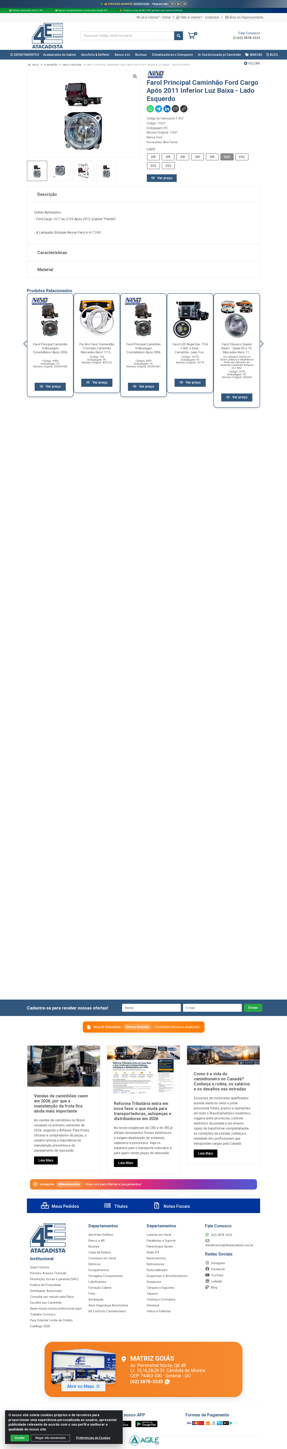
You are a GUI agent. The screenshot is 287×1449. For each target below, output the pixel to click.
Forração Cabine (99, 1288)
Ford (159, 137)
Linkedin (216, 1281)
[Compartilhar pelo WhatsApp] (150, 108)
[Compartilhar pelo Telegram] (158, 108)
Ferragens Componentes (105, 1276)
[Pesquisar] (178, 35)
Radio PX (153, 1252)
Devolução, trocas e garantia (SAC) (54, 1279)
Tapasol (152, 1293)
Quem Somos (39, 1267)
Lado (151, 149)
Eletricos (94, 1264)
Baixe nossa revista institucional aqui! (56, 1308)
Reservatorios (156, 1258)
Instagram (217, 1263)
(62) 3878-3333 (248, 38)
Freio (91, 1293)
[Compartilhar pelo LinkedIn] (167, 108)
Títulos (120, 1206)
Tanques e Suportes (160, 1288)
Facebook (217, 1269)
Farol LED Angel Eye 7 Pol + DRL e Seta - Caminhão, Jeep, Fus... (190, 348)
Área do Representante (246, 17)
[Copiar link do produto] (183, 108)
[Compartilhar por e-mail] (175, 108)
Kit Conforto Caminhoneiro (107, 1311)
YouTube (216, 1275)
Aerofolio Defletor (100, 1235)
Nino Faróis (170, 142)
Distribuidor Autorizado (46, 1291)
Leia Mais (45, 1160)
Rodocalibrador (157, 1270)
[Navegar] (25, 344)
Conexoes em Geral (102, 1258)
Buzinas (93, 1246)
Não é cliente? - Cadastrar (200, 17)
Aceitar (20, 1438)
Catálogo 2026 (40, 1326)
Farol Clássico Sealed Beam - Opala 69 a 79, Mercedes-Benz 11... (237, 348)
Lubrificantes (97, 1282)
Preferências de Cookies (93, 1438)
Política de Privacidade (45, 1285)
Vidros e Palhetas (159, 1311)
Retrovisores (155, 1264)
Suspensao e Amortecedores (167, 1276)
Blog (213, 1287)
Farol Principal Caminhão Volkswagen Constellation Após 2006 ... (50, 350)
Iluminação (96, 1299)
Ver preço (164, 178)
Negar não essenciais (50, 1438)
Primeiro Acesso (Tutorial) (48, 1273)
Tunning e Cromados (161, 1299)
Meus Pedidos (65, 1206)
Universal (153, 1305)
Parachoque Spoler (160, 1246)
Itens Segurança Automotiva (108, 1305)
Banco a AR (96, 1240)
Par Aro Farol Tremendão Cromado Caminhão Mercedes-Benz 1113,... (96, 348)
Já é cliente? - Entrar (156, 17)
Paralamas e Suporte (161, 1240)
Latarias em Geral (159, 1235)
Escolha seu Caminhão (46, 1303)
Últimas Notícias (137, 1027)
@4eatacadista (69, 1184)
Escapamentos (98, 1270)
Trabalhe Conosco (42, 1314)
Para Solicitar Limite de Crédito (51, 1320)
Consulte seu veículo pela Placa (52, 1297)
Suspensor (154, 1282)
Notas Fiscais (176, 1206)
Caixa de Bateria (99, 1252)
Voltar (253, 63)
